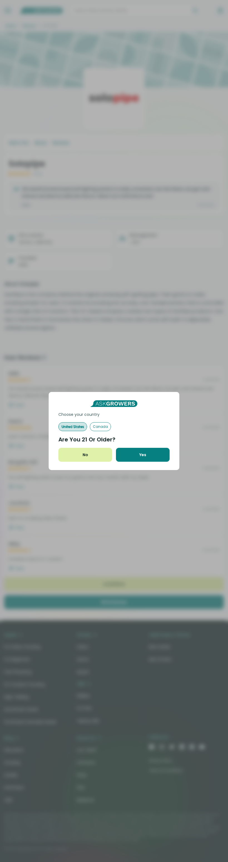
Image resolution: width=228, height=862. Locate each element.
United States (72, 426)
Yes (142, 455)
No (85, 455)
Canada (100, 426)
